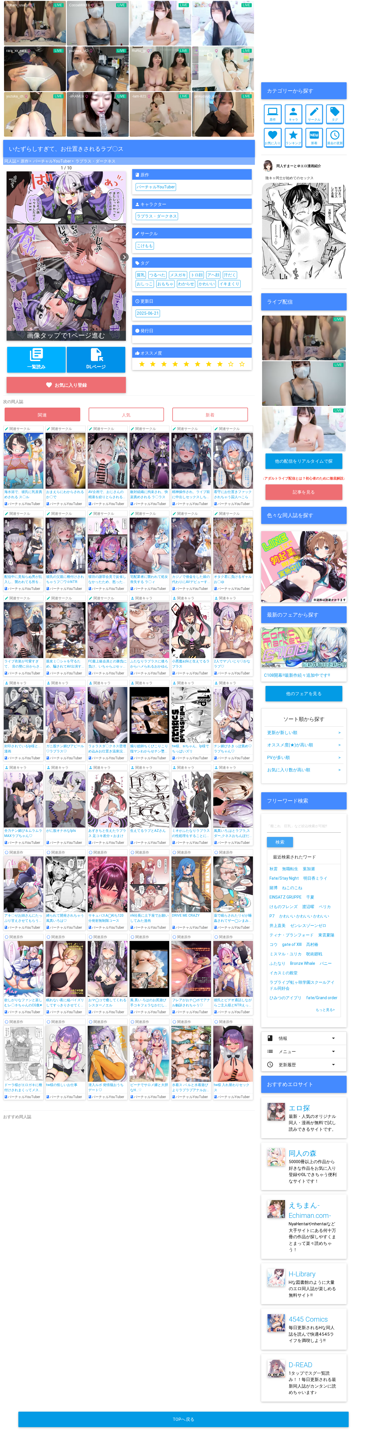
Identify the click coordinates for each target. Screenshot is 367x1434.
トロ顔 (197, 274)
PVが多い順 (304, 757)
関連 (42, 415)
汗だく (230, 274)
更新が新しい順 (304, 732)
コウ (274, 944)
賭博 (274, 887)
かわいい (207, 283)
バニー (326, 963)
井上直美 (278, 925)
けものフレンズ (284, 906)
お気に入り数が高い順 (304, 769)
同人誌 (10, 161)
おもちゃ (165, 283)
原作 (25, 161)
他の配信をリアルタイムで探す (304, 463)
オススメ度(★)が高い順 (304, 745)
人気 (126, 415)
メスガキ (178, 274)
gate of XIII (292, 944)
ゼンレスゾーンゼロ (308, 925)
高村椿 (312, 944)
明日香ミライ (315, 878)
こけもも (145, 245)
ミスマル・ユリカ (286, 953)
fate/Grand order (321, 997)
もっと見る (325, 1009)
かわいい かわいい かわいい (304, 916)
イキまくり (229, 283)
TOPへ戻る (184, 1419)
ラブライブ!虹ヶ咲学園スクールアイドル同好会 (302, 985)
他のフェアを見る (304, 693)
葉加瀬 (309, 868)
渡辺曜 (308, 906)
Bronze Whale (302, 963)
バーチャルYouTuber (52, 161)
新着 (210, 415)
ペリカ (325, 906)
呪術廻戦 (314, 953)
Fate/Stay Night (284, 878)
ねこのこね (292, 887)
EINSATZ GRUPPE (286, 897)
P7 (272, 916)
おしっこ (145, 283)
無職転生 (290, 868)
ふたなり (278, 963)
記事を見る (304, 492)
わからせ (186, 283)
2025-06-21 (148, 313)
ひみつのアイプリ (286, 997)
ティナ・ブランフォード (292, 935)
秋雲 (274, 868)
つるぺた (157, 274)
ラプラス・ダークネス (95, 161)
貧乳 (141, 274)
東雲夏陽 (326, 935)
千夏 (310, 897)
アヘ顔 (213, 274)
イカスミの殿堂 (284, 972)
